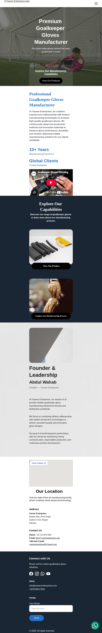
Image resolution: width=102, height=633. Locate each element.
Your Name (34, 603)
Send (36, 618)
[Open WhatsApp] (95, 625)
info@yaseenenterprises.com (48, 538)
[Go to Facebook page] (31, 574)
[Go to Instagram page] (37, 574)
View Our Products (51, 81)
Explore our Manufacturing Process (51, 316)
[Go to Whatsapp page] (42, 574)
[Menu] (96, 3)
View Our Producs (51, 266)
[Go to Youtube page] (48, 574)
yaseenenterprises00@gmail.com (43, 544)
